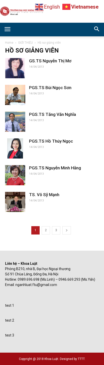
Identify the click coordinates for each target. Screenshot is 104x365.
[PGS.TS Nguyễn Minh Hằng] (15, 175)
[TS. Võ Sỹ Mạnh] (15, 202)
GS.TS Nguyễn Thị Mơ (50, 60)
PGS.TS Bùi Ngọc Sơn (50, 87)
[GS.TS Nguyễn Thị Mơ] (15, 68)
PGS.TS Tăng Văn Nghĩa (52, 114)
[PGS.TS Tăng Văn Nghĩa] (15, 122)
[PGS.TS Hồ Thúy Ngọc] (15, 148)
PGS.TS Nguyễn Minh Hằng (55, 167)
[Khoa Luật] (52, 11)
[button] (97, 29)
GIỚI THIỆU (25, 42)
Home (9, 42)
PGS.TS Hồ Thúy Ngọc (51, 141)
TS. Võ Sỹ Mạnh (44, 194)
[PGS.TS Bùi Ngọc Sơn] (15, 95)
